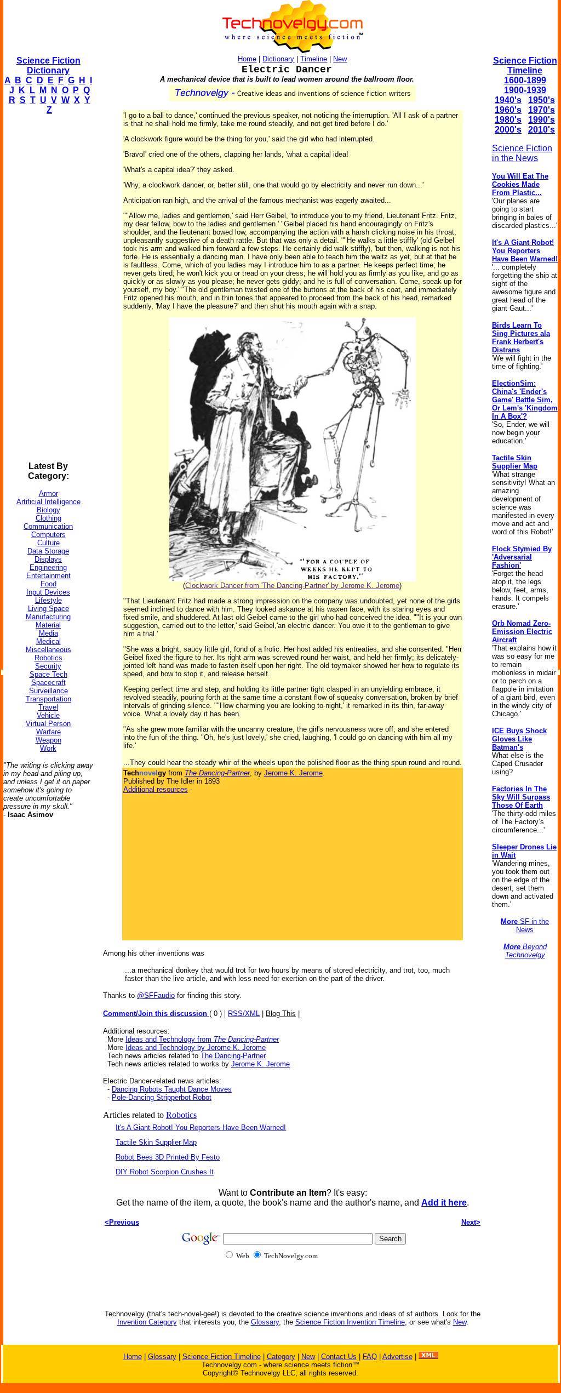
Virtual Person (48, 724)
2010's (541, 129)
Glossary (265, 1322)
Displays (48, 559)
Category (281, 1356)
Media (48, 633)
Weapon (48, 740)
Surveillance (48, 691)
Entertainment (48, 576)
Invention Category (147, 1322)
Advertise (397, 1356)
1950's (541, 100)
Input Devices (48, 592)
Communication (48, 526)
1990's (541, 119)
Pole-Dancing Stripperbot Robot (161, 1097)
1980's (508, 119)
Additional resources (155, 789)
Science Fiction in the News (522, 153)
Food (48, 584)
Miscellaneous (48, 650)
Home (247, 59)
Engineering (48, 567)
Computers (48, 534)
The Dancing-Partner (233, 1056)
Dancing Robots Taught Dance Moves (172, 1089)
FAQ (370, 1356)
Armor (48, 493)
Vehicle (48, 715)
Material (48, 625)
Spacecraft (48, 682)
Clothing (48, 518)
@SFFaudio (156, 995)
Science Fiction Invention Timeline (350, 1322)
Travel (48, 707)
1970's (541, 110)
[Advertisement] (47, 288)
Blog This (281, 1013)
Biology (48, 510)
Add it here (444, 1202)
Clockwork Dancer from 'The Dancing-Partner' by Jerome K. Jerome (292, 585)
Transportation (48, 699)
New (340, 59)
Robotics (48, 658)
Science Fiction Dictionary (48, 65)
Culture (48, 543)
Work (48, 748)
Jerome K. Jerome (293, 773)
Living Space (48, 608)
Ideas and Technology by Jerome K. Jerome (195, 1047)
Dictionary (278, 59)
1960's (508, 110)
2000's (508, 129)
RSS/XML (244, 1013)
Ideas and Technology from (202, 1039)
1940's (508, 100)
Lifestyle (48, 600)
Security (48, 666)
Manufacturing (48, 617)
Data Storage (48, 551)
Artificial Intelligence (48, 502)
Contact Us (339, 1356)
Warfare (48, 732)
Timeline (313, 59)
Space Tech (48, 674)
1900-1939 (525, 90)
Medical (48, 641)
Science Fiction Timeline (525, 65)
